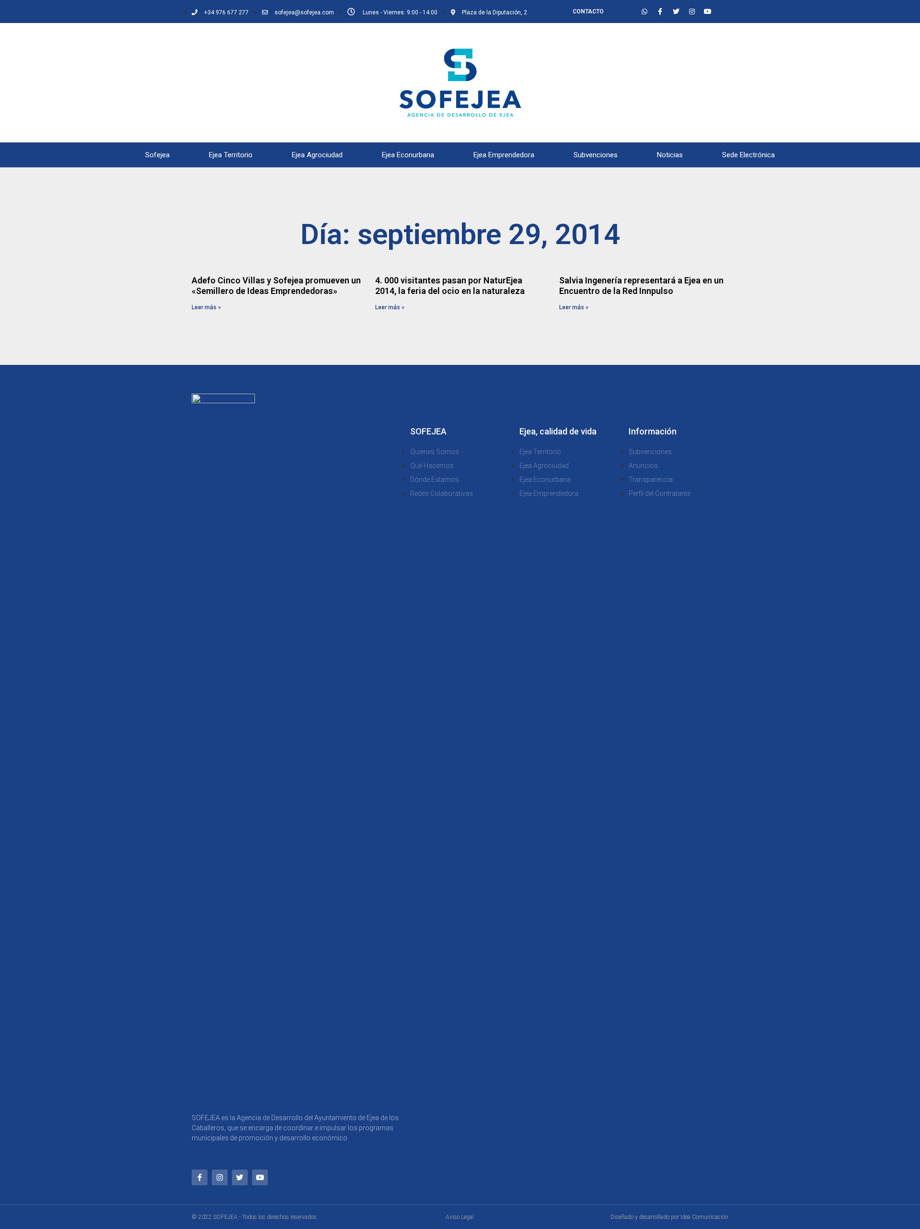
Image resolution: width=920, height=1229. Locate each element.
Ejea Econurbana (408, 155)
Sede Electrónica (748, 155)
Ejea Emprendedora (503, 155)
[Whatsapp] (644, 11)
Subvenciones (596, 155)
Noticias (670, 155)
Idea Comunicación (704, 1217)
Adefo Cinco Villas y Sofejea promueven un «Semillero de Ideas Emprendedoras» (276, 285)
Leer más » (206, 307)
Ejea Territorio (231, 155)
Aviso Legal (460, 1217)
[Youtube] (707, 11)
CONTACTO (588, 11)
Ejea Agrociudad (317, 155)
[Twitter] (676, 11)
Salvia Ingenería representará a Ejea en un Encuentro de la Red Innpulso (641, 285)
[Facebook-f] (660, 11)
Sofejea (157, 155)
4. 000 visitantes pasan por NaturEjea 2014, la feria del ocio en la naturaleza (450, 285)
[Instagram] (692, 11)
